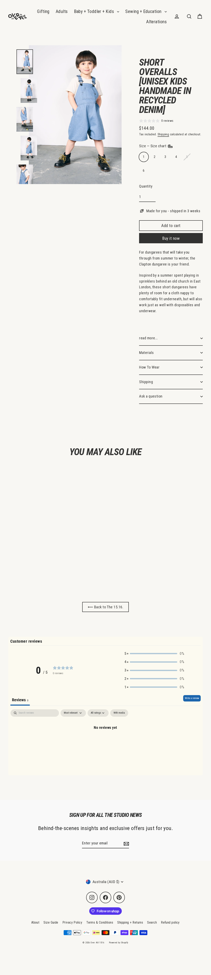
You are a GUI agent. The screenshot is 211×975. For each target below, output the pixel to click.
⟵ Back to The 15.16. (105, 607)
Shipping (163, 134)
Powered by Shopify (118, 942)
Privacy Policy (72, 922)
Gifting (43, 11)
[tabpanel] (105, 741)
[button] (154, 654)
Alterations (156, 21)
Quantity (145, 186)
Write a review (192, 698)
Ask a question (150, 396)
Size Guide (50, 922)
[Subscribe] (125, 843)
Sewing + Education (144, 11)
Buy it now (171, 238)
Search (152, 922)
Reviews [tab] (20, 699)
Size (153, 146)
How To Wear (149, 367)
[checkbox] (119, 713)
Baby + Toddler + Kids (94, 11)
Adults (62, 11)
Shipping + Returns (130, 922)
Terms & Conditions (99, 922)
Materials (146, 352)
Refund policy (170, 922)
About (35, 922)
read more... (148, 338)
